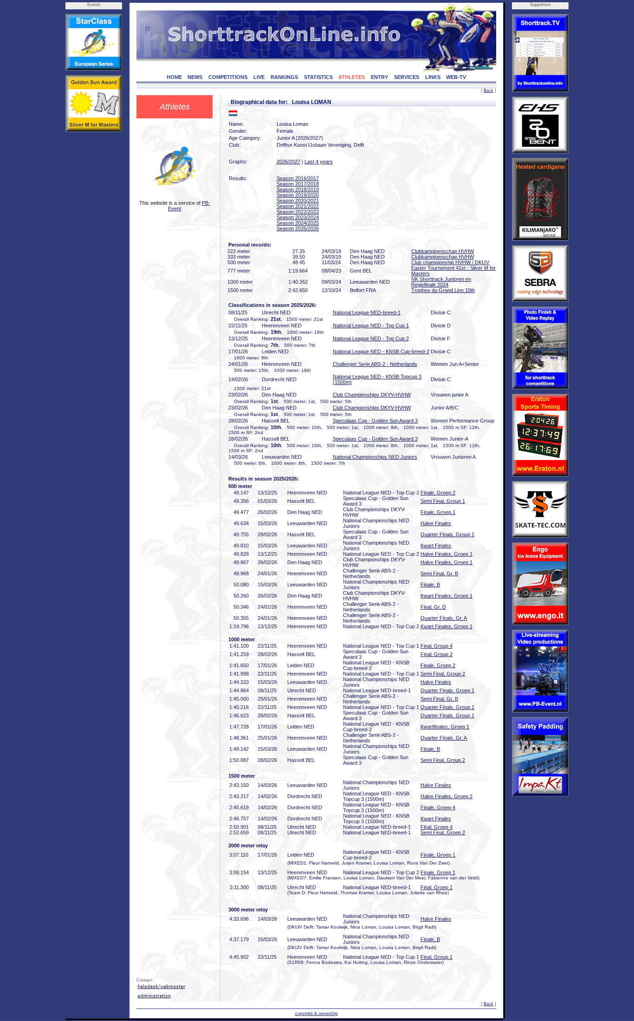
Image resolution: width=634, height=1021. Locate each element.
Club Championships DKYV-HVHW (372, 394)
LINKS (432, 77)
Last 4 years (318, 161)
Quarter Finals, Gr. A (444, 618)
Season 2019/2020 (298, 195)
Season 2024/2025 (298, 223)
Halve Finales (436, 523)
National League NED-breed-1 (367, 312)
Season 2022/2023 (298, 212)
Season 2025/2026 (298, 228)
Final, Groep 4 (437, 827)
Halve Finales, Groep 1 (446, 554)
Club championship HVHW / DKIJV (450, 262)
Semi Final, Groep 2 (443, 832)
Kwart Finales (436, 545)
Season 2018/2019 (298, 189)
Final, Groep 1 (437, 887)
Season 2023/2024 (298, 217)
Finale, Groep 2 (438, 492)
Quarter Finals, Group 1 (447, 534)
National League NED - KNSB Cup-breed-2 (381, 351)
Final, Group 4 (437, 646)
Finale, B (430, 584)
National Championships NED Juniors (375, 457)
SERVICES (406, 77)
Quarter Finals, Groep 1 (447, 690)
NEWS (195, 77)
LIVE (259, 77)
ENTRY (379, 77)
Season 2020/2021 (298, 200)
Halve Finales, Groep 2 (446, 796)
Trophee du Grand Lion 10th (443, 290)
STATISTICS (318, 77)
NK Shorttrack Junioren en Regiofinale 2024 (441, 281)
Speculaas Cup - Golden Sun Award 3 (375, 420)
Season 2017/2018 (298, 184)
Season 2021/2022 (298, 206)
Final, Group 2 (437, 654)
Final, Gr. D (433, 607)
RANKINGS (284, 77)
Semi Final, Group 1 (443, 501)
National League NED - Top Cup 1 (371, 325)
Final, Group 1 (437, 957)
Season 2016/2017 (298, 178)
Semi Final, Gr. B (439, 573)
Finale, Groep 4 (438, 807)
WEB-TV (456, 77)
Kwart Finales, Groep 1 (446, 595)
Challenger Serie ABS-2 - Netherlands (375, 364)
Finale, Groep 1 (438, 512)
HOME (174, 77)
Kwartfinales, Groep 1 (445, 726)
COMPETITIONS (227, 77)
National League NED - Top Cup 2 (371, 338)
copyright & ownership (316, 1013)
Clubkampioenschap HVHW (442, 251)
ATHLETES (351, 77)
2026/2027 (288, 161)
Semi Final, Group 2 (443, 673)
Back (488, 90)
